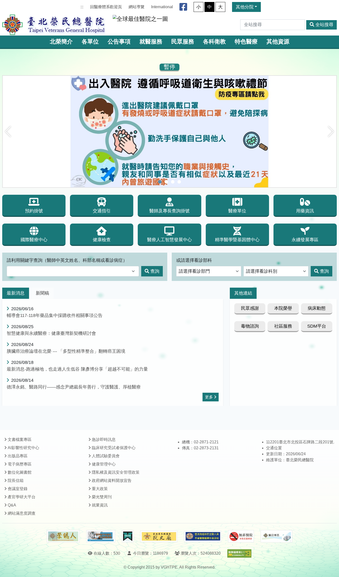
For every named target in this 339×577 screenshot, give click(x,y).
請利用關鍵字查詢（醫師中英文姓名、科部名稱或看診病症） (67, 260)
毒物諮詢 (250, 326)
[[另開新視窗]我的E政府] (128, 536)
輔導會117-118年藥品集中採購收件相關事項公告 (54, 315)
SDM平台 (316, 326)
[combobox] (73, 271)
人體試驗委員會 (106, 456)
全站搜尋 (324, 24)
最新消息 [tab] (16, 293)
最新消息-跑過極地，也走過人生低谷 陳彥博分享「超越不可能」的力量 (77, 369)
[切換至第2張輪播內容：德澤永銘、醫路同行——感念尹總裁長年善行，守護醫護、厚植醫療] (166, 182)
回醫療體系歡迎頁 (106, 7)
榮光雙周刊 (102, 497)
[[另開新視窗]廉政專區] (276, 536)
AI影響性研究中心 (23, 448)
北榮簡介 (61, 41)
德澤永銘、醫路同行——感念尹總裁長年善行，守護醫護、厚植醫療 (74, 387)
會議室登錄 (18, 489)
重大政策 (100, 489)
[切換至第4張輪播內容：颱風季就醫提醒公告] (179, 182)
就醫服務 (150, 41)
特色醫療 (246, 41)
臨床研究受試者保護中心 (114, 448)
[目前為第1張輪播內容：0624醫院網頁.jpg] (160, 182)
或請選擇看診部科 (194, 260)
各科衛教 (214, 41)
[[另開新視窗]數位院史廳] (158, 536)
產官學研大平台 (21, 497)
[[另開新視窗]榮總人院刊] (63, 536)
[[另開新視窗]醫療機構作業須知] (202, 536)
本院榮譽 (283, 308)
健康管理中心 (104, 464)
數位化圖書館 (20, 472)
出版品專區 (18, 456)
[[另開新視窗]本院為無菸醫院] (241, 536)
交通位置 (274, 448)
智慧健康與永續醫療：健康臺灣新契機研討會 (51, 333)
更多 (209, 397)
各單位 (90, 41)
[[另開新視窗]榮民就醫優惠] (100, 536)
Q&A (12, 505)
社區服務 (283, 326)
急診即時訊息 (104, 439)
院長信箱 (16, 480)
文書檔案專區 (20, 439)
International (162, 7)
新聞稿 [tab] (42, 293)
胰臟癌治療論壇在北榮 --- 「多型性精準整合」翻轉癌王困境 (66, 351)
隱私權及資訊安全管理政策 (115, 472)
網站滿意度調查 (21, 513)
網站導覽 (136, 7)
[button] (8, 131)
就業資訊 (100, 505)
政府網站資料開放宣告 (112, 480)
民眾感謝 (250, 308)
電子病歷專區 (20, 464)
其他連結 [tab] (243, 293)
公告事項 (119, 41)
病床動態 (317, 308)
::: (81, 7)
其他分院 (245, 6)
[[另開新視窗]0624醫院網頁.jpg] (169, 131)
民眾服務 (182, 41)
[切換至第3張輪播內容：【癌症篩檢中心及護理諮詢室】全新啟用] (172, 182)
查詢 (154, 271)
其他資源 (278, 41)
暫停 (169, 67)
